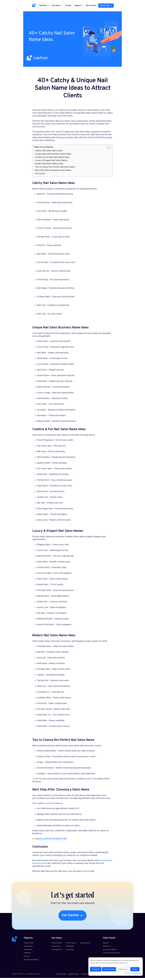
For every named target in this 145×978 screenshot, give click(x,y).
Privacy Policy (61, 974)
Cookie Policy (85, 974)
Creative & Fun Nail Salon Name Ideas (52, 157)
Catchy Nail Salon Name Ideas (49, 150)
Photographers (56, 950)
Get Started (70, 915)
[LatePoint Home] (34, 5)
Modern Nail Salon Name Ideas (49, 163)
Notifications (28, 946)
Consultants (70, 950)
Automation (28, 950)
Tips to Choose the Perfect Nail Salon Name (55, 167)
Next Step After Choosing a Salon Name (53, 170)
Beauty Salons (85, 943)
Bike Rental (70, 946)
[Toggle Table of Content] (107, 147)
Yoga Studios (55, 946)
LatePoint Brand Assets (111, 953)
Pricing (68, 5)
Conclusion (40, 173)
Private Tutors (71, 943)
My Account (91, 5)
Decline (135, 969)
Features (43, 5)
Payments (27, 953)
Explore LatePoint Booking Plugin (51, 838)
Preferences (123, 969)
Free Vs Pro (107, 946)
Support (77, 5)
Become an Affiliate (110, 950)
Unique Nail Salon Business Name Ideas (53, 154)
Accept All (95, 969)
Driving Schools (56, 943)
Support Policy (73, 974)
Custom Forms (29, 943)
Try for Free (104, 6)
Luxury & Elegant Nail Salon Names (51, 160)
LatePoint (49, 803)
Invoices (27, 956)
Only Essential (109, 969)
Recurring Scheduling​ (31, 960)
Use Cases (56, 5)
